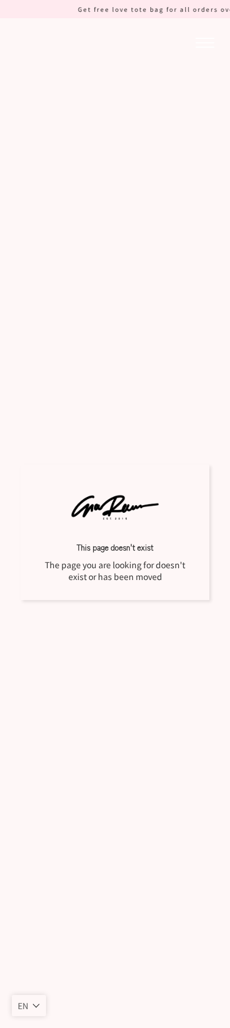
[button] (29, 1005)
